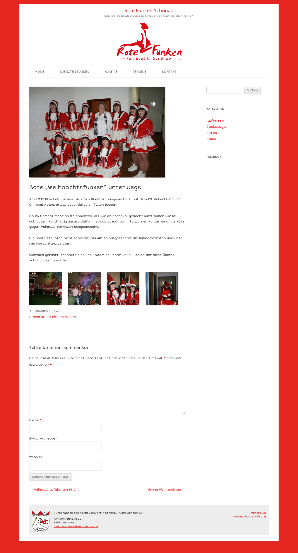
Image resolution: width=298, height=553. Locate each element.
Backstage (216, 127)
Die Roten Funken (74, 71)
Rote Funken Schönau (149, 10)
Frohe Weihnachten (166, 489)
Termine (139, 71)
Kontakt (169, 71)
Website (35, 457)
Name (35, 420)
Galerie (111, 71)
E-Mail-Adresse (43, 438)
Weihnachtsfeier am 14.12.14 (54, 489)
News (211, 139)
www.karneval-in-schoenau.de (76, 526)
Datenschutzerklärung (249, 516)
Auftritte (215, 121)
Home (40, 71)
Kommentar (40, 365)
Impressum (257, 513)
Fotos (211, 133)
